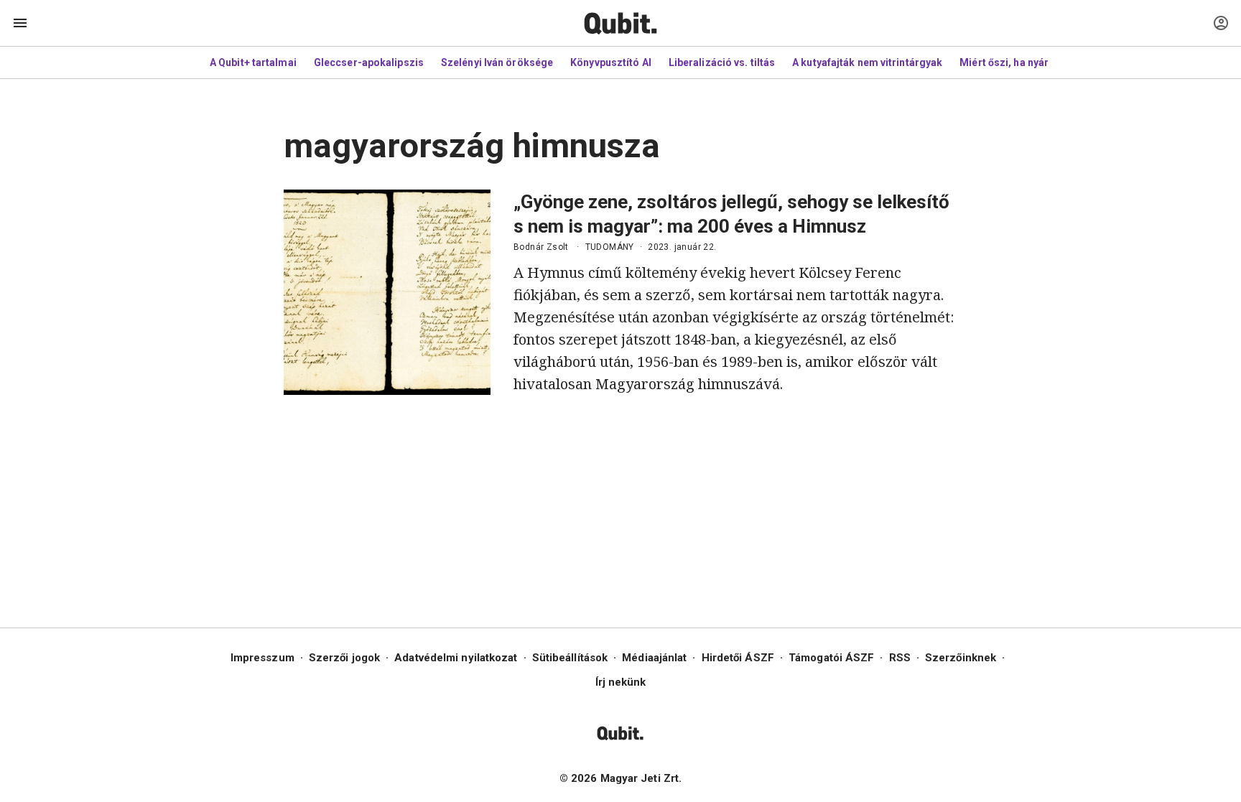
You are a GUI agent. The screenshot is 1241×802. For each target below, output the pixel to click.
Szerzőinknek (960, 657)
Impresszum (262, 657)
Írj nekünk (620, 682)
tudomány (609, 247)
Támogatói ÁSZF (831, 657)
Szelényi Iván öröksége (497, 62)
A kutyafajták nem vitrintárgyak (867, 62)
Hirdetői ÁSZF (738, 657)
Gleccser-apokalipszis (369, 62)
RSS (900, 657)
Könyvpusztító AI (610, 62)
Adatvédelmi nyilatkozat (455, 657)
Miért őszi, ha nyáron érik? (1023, 62)
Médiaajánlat (654, 657)
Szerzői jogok (344, 657)
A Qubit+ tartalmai (253, 62)
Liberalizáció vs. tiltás (722, 62)
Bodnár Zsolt (541, 247)
